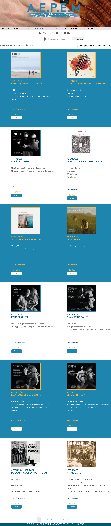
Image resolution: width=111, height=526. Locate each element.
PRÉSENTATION (18, 28)
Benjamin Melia (76, 395)
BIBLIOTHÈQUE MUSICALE (57, 28)
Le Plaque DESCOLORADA (26, 83)
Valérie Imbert (20, 161)
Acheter (16, 118)
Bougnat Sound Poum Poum (29, 472)
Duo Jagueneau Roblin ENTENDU (87, 83)
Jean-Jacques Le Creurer (26, 395)
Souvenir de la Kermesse (27, 239)
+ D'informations (18, 109)
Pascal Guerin (20, 317)
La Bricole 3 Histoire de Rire (84, 161)
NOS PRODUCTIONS (36, 28)
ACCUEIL (5, 28)
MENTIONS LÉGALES (34, 524)
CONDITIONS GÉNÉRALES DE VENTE (59, 524)
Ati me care (74, 472)
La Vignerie (74, 239)
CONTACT (80, 524)
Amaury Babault (77, 317)
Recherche (78, 39)
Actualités (76, 28)
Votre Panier (90, 28)
